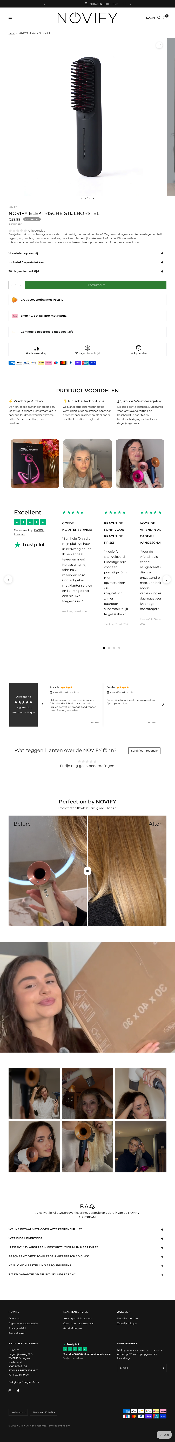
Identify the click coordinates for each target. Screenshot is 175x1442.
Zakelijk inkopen (127, 1323)
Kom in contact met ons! (78, 1323)
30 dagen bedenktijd (24, 271)
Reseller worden (127, 1318)
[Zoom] (159, 45)
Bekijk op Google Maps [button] (24, 1382)
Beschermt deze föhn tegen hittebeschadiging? (49, 1256)
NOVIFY (14, 1312)
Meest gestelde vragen (77, 1318)
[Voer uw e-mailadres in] (163, 1368)
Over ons (14, 1318)
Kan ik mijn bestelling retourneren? (40, 1265)
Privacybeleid (17, 1328)
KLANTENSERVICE (75, 1312)
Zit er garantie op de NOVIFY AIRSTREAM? (42, 1274)
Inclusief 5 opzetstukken (26, 262)
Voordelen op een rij (23, 253)
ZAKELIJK (124, 1312)
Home (12, 33)
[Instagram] (12, 1391)
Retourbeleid (17, 1333)
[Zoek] (159, 18)
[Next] (93, 198)
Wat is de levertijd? (25, 1238)
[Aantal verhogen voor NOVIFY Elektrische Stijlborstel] (20, 285)
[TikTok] (20, 1390)
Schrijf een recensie (144, 750)
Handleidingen (72, 1328)
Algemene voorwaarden (24, 1323)
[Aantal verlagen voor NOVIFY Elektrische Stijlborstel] (11, 285)
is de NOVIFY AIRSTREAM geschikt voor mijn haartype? (53, 1247)
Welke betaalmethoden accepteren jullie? (45, 1229)
